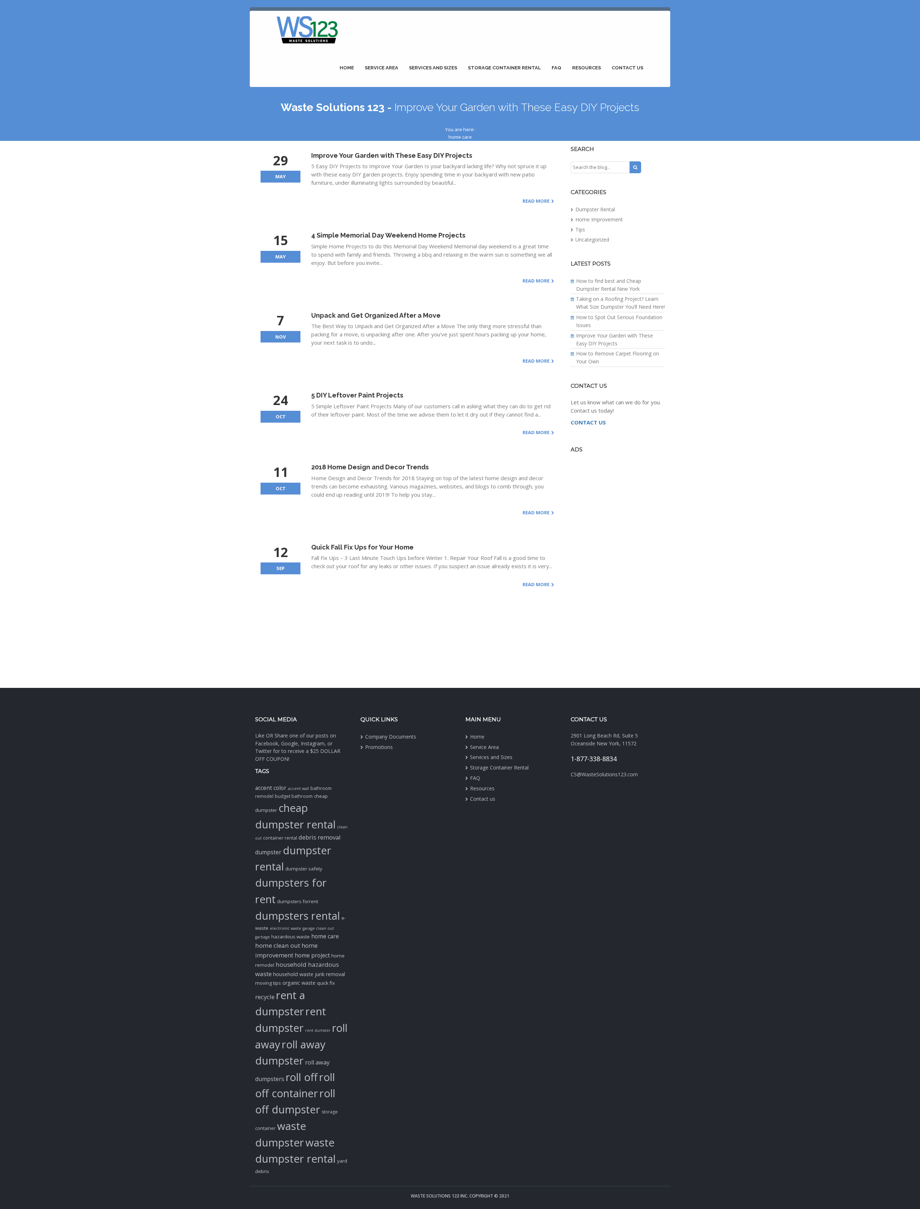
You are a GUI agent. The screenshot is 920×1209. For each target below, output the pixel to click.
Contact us (627, 67)
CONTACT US (588, 422)
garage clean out (318, 928)
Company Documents (390, 736)
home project (312, 955)
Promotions (379, 747)
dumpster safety (303, 868)
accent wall (298, 788)
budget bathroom (294, 796)
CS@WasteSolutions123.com (604, 774)
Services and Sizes (433, 67)
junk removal (330, 974)
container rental (280, 838)
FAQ (556, 67)
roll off (302, 1077)
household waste (293, 974)
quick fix (326, 983)
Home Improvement (599, 219)
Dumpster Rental (595, 209)
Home (347, 67)
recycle (265, 997)
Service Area (381, 67)
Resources (586, 67)
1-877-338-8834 (594, 758)
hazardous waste (290, 936)
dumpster (268, 852)
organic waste (299, 982)
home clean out (277, 945)
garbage (262, 936)
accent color (270, 788)
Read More (536, 201)
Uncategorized (592, 239)
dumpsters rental (297, 916)
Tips (580, 229)
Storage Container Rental (504, 67)
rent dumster (318, 1030)
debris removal (320, 837)
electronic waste (285, 928)
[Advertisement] (618, 569)
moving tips (268, 983)
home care (325, 936)
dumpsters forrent (297, 901)
